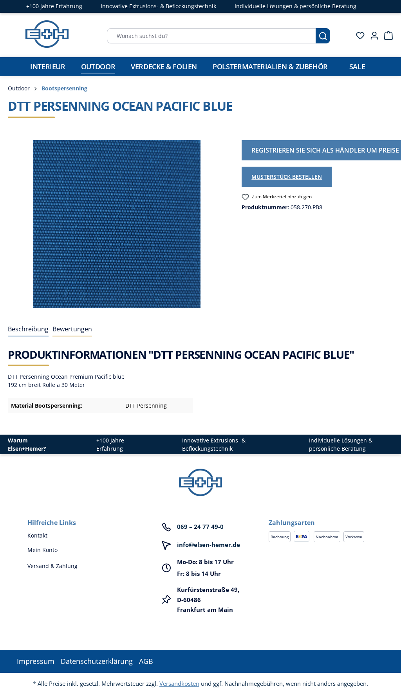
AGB (146, 661)
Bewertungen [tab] (72, 329)
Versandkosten (179, 683)
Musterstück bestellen (286, 176)
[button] (321, 514)
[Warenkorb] (386, 35)
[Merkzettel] (358, 35)
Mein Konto (42, 550)
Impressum (35, 661)
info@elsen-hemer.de (208, 544)
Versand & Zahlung (52, 566)
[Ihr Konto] (372, 35)
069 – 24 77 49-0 (200, 526)
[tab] (28, 329)
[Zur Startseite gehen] (47, 34)
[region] (117, 224)
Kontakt (37, 535)
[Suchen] (323, 35)
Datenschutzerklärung (97, 661)
